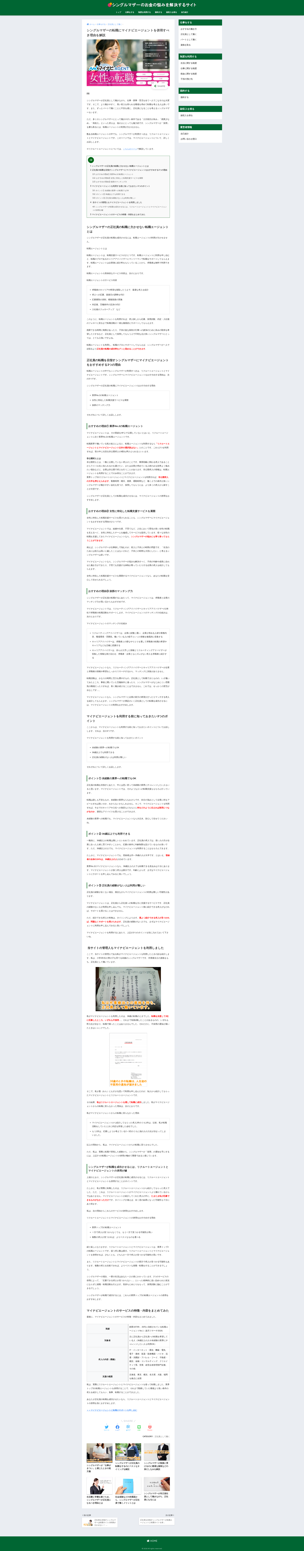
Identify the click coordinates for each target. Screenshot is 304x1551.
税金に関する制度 (189, 74)
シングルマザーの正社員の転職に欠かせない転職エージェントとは (119, 166)
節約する (158, 12)
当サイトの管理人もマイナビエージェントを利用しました (116, 202)
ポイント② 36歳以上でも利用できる (109, 194)
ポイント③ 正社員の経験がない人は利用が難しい (114, 198)
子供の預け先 (187, 79)
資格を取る (186, 45)
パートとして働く (189, 39)
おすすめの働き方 (189, 29)
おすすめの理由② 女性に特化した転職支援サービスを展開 (118, 178)
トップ (118, 12)
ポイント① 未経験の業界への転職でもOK (111, 190)
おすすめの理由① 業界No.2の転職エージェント (113, 174)
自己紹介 (184, 12)
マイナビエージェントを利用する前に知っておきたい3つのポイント (120, 186)
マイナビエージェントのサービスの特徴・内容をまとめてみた (117, 214)
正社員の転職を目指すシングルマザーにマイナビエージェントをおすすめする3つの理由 (128, 170)
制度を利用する (144, 12)
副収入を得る (171, 12)
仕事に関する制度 (189, 68)
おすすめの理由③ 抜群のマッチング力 (110, 182)
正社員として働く (162, 1436)
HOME (153, 1540)
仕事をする (129, 12)
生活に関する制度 (189, 63)
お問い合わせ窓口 (189, 139)
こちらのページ (130, 149)
